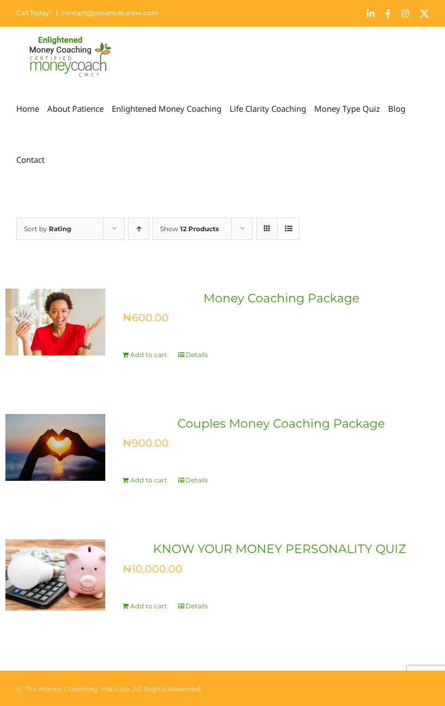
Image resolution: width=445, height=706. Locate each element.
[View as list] (288, 228)
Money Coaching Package (281, 298)
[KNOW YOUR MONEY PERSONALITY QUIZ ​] (55, 574)
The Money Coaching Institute (77, 688)
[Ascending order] (138, 229)
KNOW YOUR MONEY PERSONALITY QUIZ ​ (281, 549)
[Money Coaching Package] (55, 322)
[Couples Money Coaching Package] (55, 447)
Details (197, 355)
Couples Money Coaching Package (281, 423)
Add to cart (148, 355)
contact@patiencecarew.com (109, 13)
